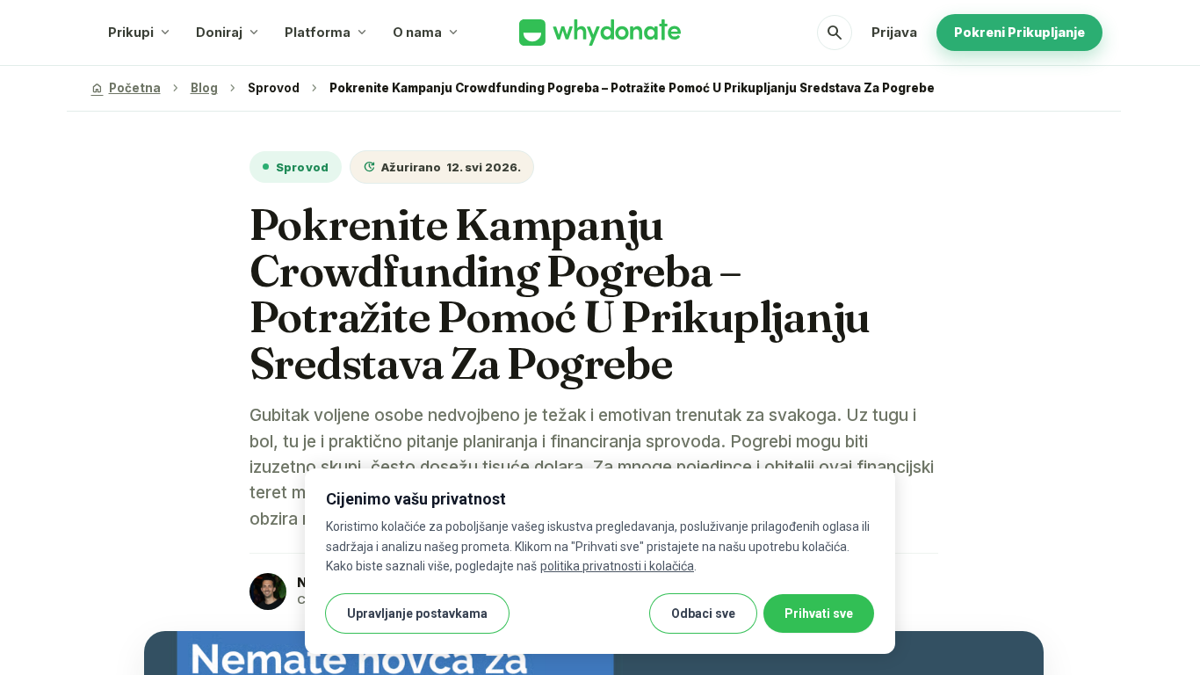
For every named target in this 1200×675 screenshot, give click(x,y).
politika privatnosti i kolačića (617, 566)
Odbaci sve (703, 613)
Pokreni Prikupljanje (1019, 32)
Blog (204, 88)
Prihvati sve (818, 613)
